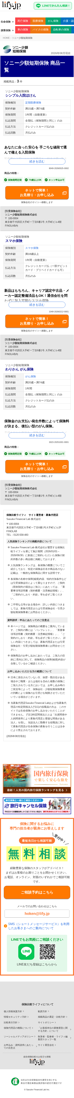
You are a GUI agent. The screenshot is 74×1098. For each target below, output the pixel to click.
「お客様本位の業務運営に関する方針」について (53, 1029)
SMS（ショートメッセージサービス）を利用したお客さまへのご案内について (38, 926)
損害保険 (6, 30)
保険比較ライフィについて (38, 1004)
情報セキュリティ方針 (15, 1017)
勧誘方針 (42, 1011)
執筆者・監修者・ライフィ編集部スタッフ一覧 (53, 1038)
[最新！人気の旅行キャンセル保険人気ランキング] (37, 805)
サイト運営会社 (46, 1045)
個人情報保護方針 (13, 1011)
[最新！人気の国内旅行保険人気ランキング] (37, 779)
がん (53, 20)
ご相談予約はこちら (37, 892)
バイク (41, 29)
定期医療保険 (33, 102)
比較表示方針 (10, 1022)
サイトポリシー (46, 1022)
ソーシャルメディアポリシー (18, 1036)
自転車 (61, 29)
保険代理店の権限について (17, 1028)
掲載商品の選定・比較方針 (51, 1017)
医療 (38, 20)
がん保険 (30, 376)
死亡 (22, 20)
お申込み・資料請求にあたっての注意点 (18, 1046)
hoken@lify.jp (37, 913)
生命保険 (6, 21)
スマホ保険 (32, 247)
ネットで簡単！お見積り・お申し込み (37, 192)
